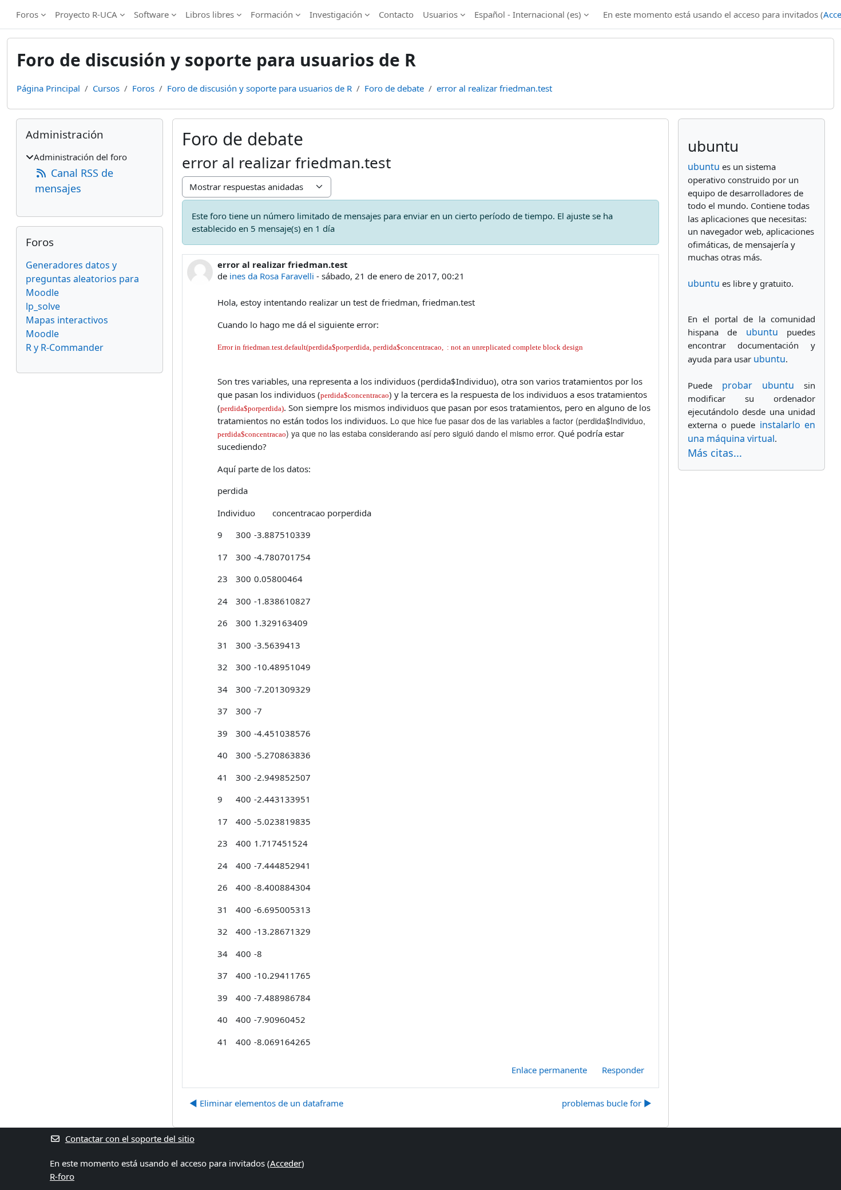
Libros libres (209, 14)
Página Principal (48, 88)
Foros (27, 14)
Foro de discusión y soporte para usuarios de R (259, 88)
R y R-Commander (65, 347)
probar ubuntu (758, 385)
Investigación (336, 14)
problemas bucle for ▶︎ (607, 1103)
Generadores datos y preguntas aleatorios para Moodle (82, 279)
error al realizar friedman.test (494, 88)
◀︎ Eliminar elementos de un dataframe (266, 1103)
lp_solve (43, 306)
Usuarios (440, 14)
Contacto (396, 14)
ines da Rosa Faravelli (271, 276)
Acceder (286, 1163)
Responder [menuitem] (623, 1070)
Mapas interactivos (67, 320)
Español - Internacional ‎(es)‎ (527, 14)
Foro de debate (394, 88)
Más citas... (715, 453)
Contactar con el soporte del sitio (130, 1138)
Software (151, 14)
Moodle (42, 333)
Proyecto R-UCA (86, 14)
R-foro (62, 1176)
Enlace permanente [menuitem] (549, 1070)
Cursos (106, 88)
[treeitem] (89, 173)
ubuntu (704, 166)
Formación (272, 14)
